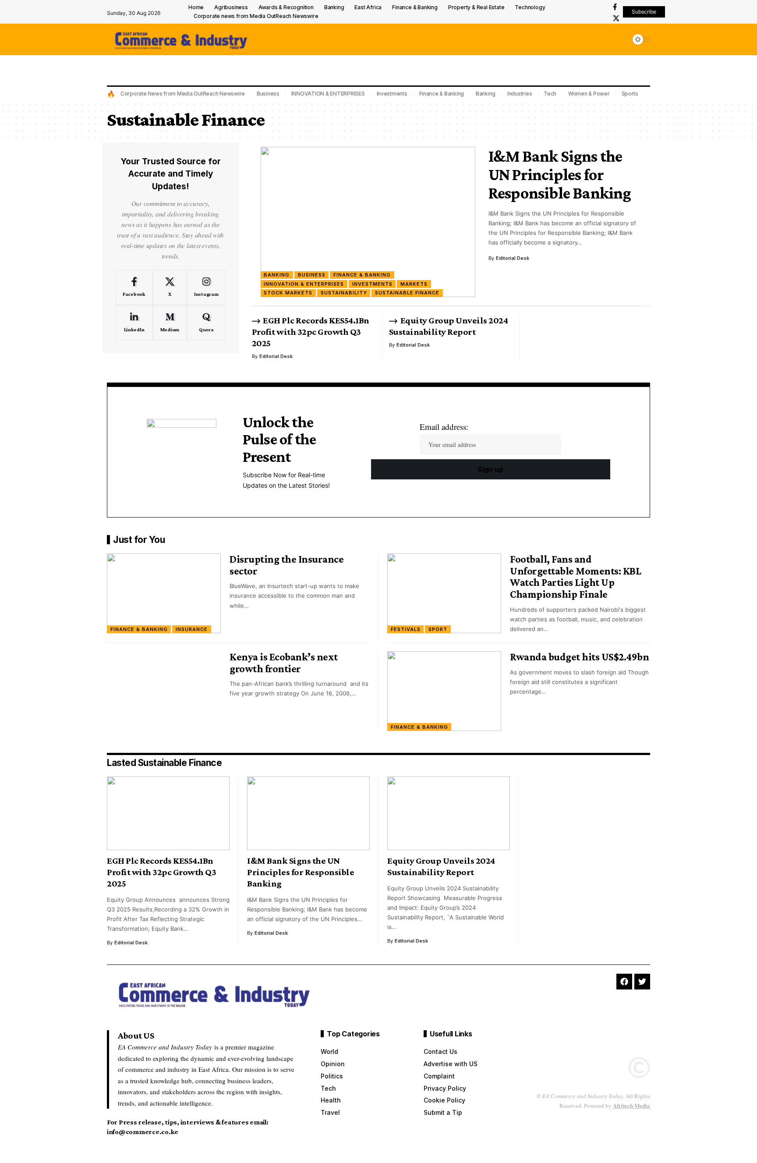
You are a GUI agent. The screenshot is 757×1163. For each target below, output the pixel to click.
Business (268, 93)
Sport (437, 629)
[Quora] (206, 322)
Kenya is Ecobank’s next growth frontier (284, 662)
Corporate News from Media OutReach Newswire (182, 93)
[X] (616, 18)
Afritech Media (631, 1105)
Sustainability (344, 293)
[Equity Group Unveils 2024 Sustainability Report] (448, 813)
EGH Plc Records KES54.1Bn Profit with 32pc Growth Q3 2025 (310, 331)
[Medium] (170, 322)
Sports (630, 93)
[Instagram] (206, 287)
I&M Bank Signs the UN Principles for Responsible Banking (559, 174)
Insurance (192, 629)
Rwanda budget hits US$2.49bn (579, 657)
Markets (414, 284)
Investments (392, 93)
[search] (621, 39)
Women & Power (589, 93)
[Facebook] (615, 7)
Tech (550, 93)
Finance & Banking (441, 93)
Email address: (444, 426)
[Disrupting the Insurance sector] (164, 593)
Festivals (406, 629)
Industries (519, 93)
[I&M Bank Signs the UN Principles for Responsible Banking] (368, 222)
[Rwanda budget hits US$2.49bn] (444, 691)
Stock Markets (288, 293)
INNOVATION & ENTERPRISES (328, 93)
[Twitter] (642, 981)
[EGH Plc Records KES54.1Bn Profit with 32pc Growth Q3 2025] (168, 813)
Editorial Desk (512, 258)
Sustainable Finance (407, 293)
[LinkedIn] (134, 322)
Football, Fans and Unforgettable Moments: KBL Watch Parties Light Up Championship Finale (575, 576)
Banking (485, 93)
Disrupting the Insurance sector (286, 565)
